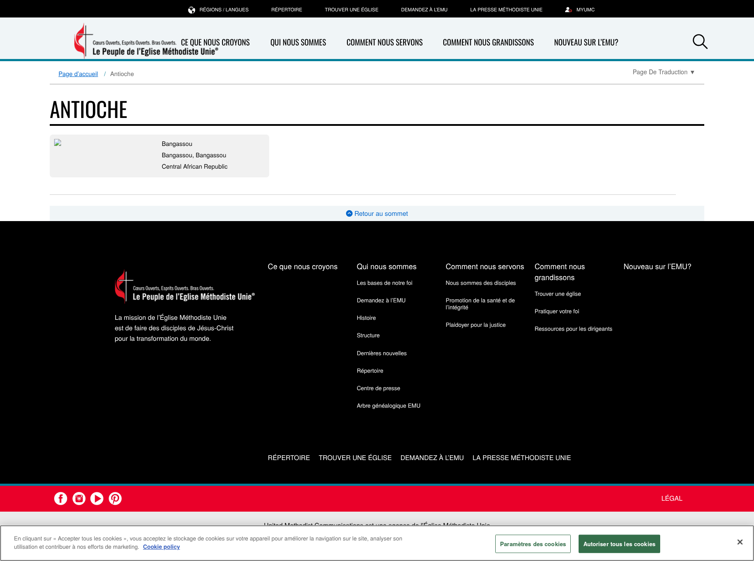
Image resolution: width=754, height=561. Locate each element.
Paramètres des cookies (533, 544)
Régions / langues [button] (224, 9)
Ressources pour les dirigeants (573, 328)
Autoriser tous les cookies (619, 544)
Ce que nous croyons (303, 265)
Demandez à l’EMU (424, 9)
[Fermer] (740, 541)
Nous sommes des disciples (481, 282)
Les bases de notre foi (385, 282)
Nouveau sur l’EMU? (586, 42)
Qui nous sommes (298, 42)
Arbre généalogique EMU (389, 405)
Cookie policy (161, 546)
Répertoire (286, 9)
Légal (671, 498)
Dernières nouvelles (382, 353)
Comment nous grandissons (488, 42)
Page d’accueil (78, 73)
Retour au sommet (380, 213)
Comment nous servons (384, 42)
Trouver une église (352, 9)
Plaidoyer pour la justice (476, 324)
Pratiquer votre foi (557, 311)
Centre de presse (378, 388)
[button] (700, 43)
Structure (368, 335)
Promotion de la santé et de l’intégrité (480, 303)
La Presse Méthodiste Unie (506, 9)
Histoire (366, 317)
